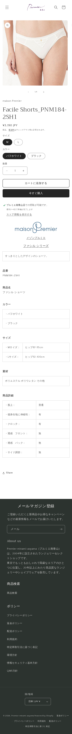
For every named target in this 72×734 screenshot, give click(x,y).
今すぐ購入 (36, 193)
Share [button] (9, 472)
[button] (7, 7)
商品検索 (12, 593)
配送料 (11, 130)
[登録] (61, 529)
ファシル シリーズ (36, 245)
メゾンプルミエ (35, 237)
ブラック (36, 156)
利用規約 (12, 639)
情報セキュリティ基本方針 (22, 663)
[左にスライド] (28, 92)
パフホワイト (14, 156)
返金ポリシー (14, 623)
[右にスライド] (44, 92)
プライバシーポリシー (20, 615)
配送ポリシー (14, 631)
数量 (5, 164)
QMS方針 (12, 670)
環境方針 (12, 655)
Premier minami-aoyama (22, 716)
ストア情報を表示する (19, 214)
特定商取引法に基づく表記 (22, 647)
